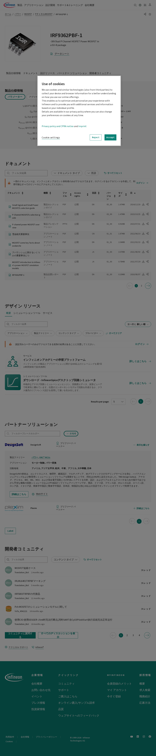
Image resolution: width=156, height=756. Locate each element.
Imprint (82, 126)
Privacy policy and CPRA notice (58, 126)
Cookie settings (51, 137)
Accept (110, 137)
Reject (95, 137)
